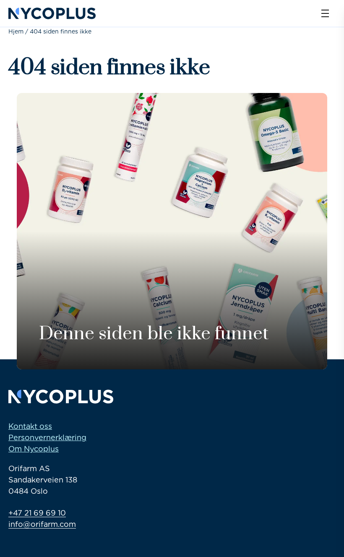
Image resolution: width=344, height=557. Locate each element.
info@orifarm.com (42, 524)
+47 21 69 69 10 (37, 512)
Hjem (15, 31)
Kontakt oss (30, 426)
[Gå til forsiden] (52, 13)
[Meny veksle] (325, 13)
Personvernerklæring (47, 437)
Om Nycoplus (33, 448)
